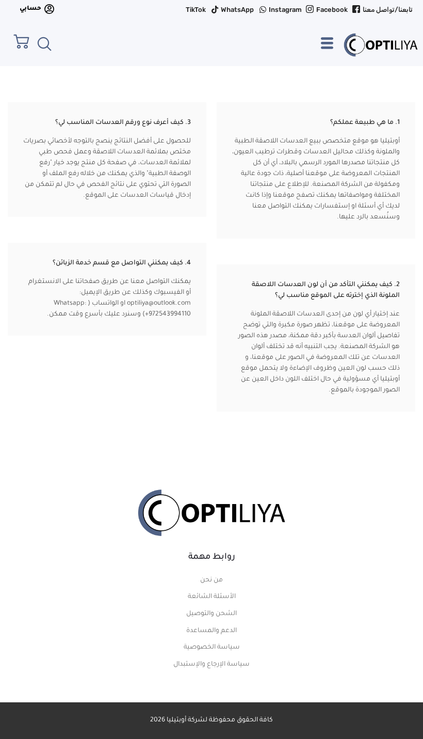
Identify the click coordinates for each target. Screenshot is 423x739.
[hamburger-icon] (326, 48)
